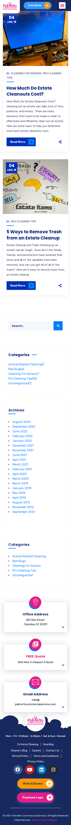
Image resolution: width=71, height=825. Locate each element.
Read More (17, 142)
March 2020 (20, 478)
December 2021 (23, 445)
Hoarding (48, 744)
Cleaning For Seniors (26, 73)
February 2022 (22, 436)
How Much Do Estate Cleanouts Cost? (29, 91)
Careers (36, 750)
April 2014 (19, 497)
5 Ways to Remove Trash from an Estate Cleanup (34, 235)
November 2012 (23, 507)
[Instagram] (53, 769)
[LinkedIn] (60, 137)
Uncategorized (20, 383)
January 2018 (21, 488)
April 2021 (19, 459)
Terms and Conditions (46, 756)
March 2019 (20, 483)
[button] (62, 5)
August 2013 (21, 502)
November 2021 (23, 450)
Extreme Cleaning (27, 744)
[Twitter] (60, 122)
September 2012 (23, 512)
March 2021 (20, 464)
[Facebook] (60, 114)
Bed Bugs (16, 369)
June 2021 (19, 455)
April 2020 (19, 474)
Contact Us (52, 750)
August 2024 (21, 422)
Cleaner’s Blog (19, 750)
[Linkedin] (41, 769)
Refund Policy (20, 756)
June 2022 (19, 431)
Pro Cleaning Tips (23, 221)
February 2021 (22, 469)
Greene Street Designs (44, 820)
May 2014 (18, 493)
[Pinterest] (60, 130)
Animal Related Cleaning (26, 364)
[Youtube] (29, 769)
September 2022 (23, 426)
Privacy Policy (35, 761)
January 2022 (22, 441)
